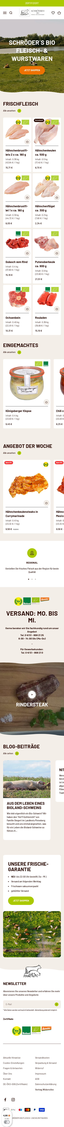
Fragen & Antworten (13, 1068)
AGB (37, 1079)
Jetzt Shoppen (32, 70)
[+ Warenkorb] (27, 141)
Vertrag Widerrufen (44, 1089)
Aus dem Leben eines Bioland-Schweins (26, 805)
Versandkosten (42, 1057)
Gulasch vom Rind (16, 262)
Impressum (40, 1073)
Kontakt (7, 1079)
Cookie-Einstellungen (13, 1063)
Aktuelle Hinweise (12, 1057)
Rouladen (41, 317)
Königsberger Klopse (18, 411)
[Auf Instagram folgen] (13, 1100)
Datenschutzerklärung (45, 1084)
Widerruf (39, 1068)
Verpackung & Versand (46, 1063)
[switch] (7, 1122)
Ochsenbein (13, 317)
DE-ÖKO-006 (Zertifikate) (15, 1084)
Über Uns (7, 1073)
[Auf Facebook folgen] (5, 1100)
